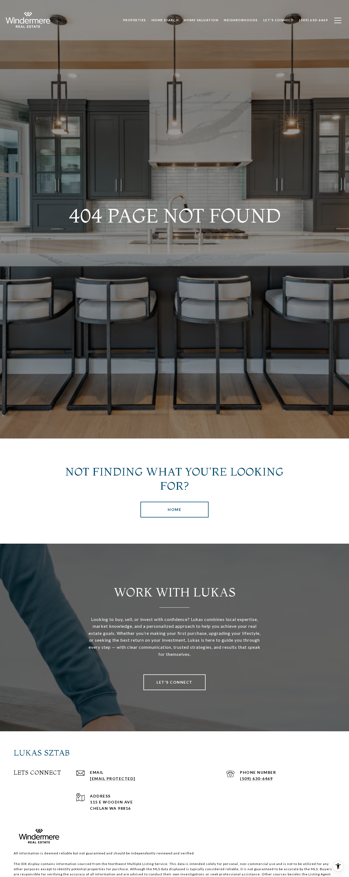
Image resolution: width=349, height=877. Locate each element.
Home (174, 509)
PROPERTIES (134, 20)
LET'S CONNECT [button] (174, 682)
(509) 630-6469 (256, 778)
